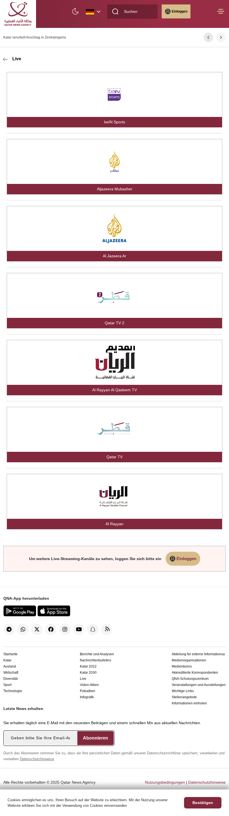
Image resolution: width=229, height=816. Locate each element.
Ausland (9, 666)
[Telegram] (9, 629)
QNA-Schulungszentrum (190, 679)
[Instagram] (64, 629)
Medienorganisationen (189, 660)
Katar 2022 (88, 666)
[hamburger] (220, 14)
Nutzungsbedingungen (165, 782)
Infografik (87, 697)
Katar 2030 (88, 673)
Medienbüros (182, 666)
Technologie (12, 691)
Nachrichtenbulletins (95, 660)
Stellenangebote (184, 697)
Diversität (10, 679)
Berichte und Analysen (97, 654)
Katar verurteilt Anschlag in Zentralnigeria (34, 37)
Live (16, 58)
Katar (7, 660)
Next (221, 37)
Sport (7, 685)
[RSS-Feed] (106, 629)
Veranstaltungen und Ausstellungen (199, 685)
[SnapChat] (92, 629)
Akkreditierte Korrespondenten (195, 673)
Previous (208, 37)
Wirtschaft (10, 673)
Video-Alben (89, 685)
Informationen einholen (189, 703)
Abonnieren (95, 738)
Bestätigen (202, 802)
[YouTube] (78, 629)
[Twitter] (36, 629)
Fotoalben (87, 691)
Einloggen (179, 11)
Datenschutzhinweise (37, 759)
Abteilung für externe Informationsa (198, 654)
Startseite (10, 654)
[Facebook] (50, 629)
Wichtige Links (183, 691)
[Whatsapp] (22, 629)
